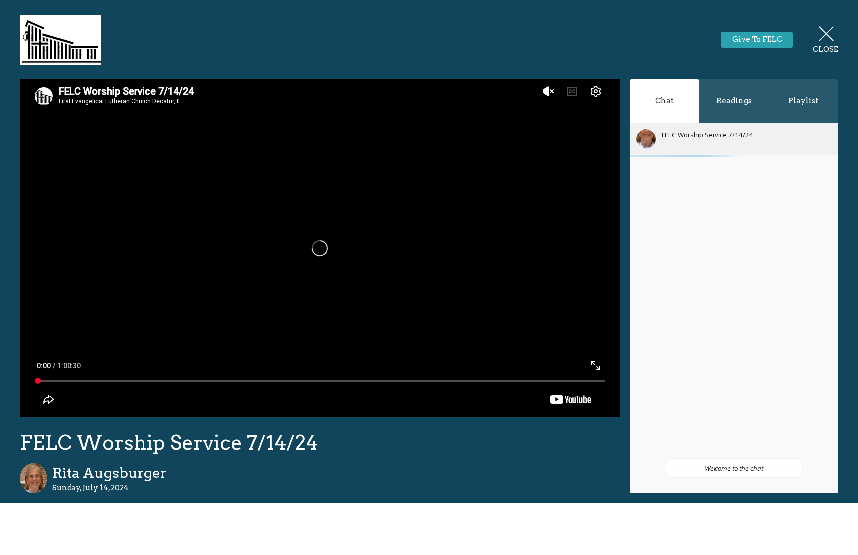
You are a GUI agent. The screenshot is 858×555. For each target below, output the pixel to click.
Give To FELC (757, 39)
